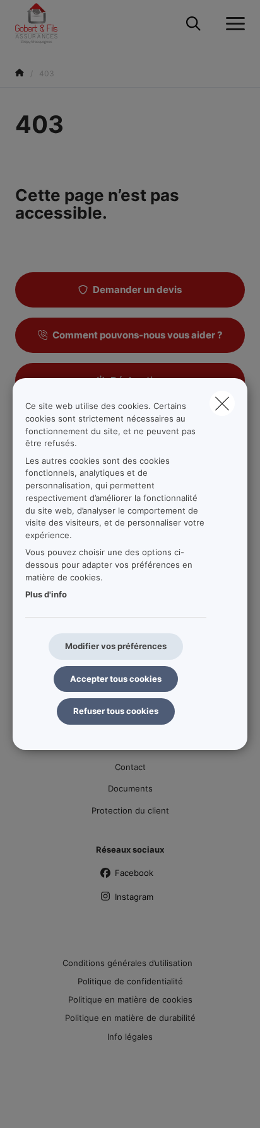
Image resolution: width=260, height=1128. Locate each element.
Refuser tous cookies (115, 711)
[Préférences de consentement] (50, 1103)
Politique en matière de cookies (130, 999)
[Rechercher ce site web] (193, 24)
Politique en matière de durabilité (130, 1018)
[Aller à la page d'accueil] (44, 23)
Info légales (130, 1037)
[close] (222, 403)
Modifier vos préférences (116, 646)
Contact (130, 767)
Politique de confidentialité (130, 981)
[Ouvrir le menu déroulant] (232, 24)
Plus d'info (46, 594)
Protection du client (130, 810)
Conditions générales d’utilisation (127, 963)
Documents (130, 788)
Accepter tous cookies (116, 679)
